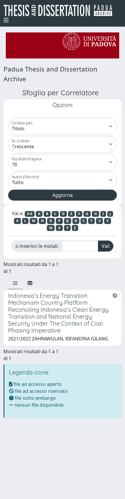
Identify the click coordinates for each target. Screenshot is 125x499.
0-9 (29, 213)
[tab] (15, 283)
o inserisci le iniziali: (36, 246)
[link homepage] (60, 10)
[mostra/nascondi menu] (6, 20)
